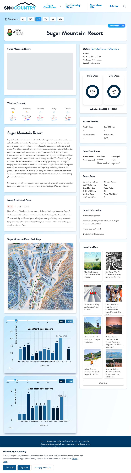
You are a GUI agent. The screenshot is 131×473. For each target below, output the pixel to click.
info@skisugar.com (96, 233)
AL (23, 19)
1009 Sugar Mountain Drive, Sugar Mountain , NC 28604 (101, 222)
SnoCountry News (73, 6)
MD (30, 19)
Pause (70, 321)
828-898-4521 (95, 228)
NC (38, 19)
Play (61, 321)
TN (46, 19)
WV (60, 19)
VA (53, 19)
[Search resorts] (124, 6)
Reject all (24, 468)
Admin (113, 6)
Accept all (10, 468)
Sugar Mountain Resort (75, 33)
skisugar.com (95, 215)
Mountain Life (96, 6)
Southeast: (13, 19)
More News (103, 383)
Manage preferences (42, 468)
